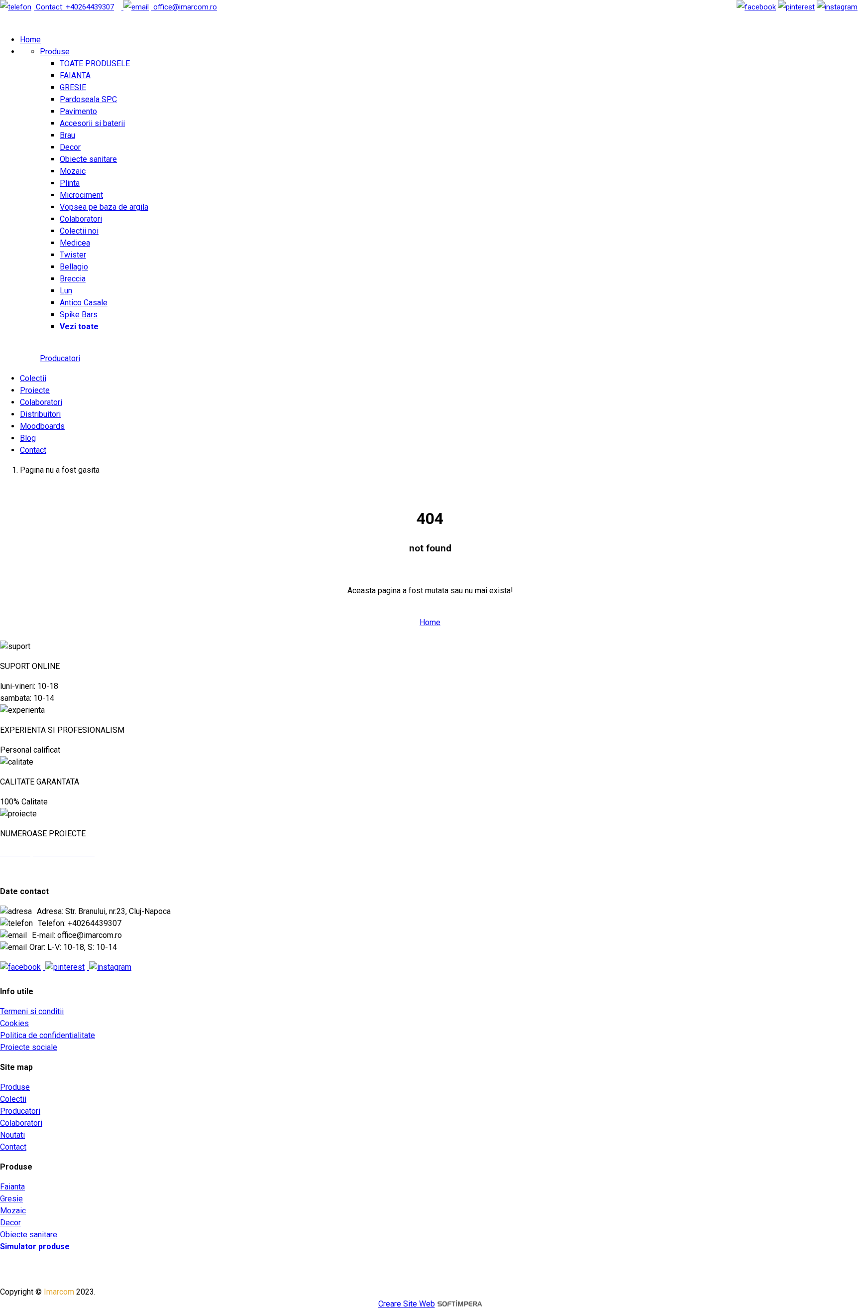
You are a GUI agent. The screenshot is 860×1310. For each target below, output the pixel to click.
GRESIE (73, 87)
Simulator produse (35, 1246)
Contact (33, 450)
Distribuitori (40, 414)
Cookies (14, 1023)
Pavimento (78, 111)
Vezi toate (79, 326)
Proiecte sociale (28, 1047)
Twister (73, 255)
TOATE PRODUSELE (95, 63)
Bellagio (74, 266)
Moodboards (42, 426)
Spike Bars (79, 314)
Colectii (33, 378)
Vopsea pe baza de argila (104, 207)
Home (30, 39)
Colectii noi (79, 231)
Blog (28, 438)
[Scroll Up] (20, 646)
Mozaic (73, 171)
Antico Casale (84, 302)
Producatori (60, 358)
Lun (66, 290)
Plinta (70, 183)
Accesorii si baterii (92, 123)
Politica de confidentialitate (47, 1035)
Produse (55, 51)
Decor (70, 147)
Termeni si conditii (32, 1011)
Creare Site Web (406, 1304)
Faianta (12, 1186)
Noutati (12, 1135)
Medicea (75, 243)
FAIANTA (75, 75)
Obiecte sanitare (88, 159)
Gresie (11, 1198)
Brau (67, 135)
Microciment (81, 195)
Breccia (73, 278)
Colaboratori (81, 219)
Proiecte (35, 390)
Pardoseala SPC (88, 99)
